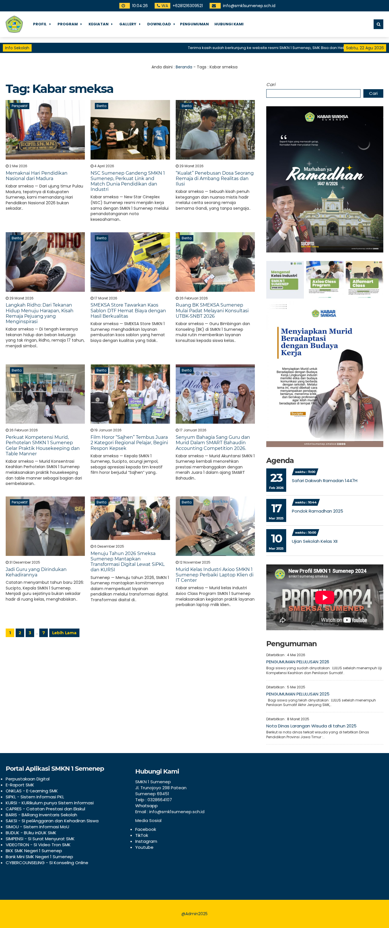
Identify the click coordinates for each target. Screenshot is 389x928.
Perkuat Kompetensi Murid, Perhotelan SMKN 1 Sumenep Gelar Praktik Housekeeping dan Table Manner (43, 445)
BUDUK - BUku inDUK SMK (31, 833)
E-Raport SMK (20, 785)
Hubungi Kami (228, 24)
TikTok (141, 835)
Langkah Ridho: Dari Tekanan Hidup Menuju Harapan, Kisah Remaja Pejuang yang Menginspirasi (39, 313)
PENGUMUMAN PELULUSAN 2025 (297, 694)
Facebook (145, 829)
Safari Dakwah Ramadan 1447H (324, 481)
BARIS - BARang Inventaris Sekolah (41, 815)
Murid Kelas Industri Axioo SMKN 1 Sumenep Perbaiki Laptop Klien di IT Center (214, 575)
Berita (102, 105)
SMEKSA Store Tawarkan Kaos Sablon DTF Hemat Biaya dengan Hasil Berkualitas (128, 310)
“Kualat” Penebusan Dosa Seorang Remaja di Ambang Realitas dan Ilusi (215, 178)
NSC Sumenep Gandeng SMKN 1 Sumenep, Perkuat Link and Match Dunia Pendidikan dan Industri (128, 181)
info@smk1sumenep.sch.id (249, 6)
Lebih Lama (64, 632)
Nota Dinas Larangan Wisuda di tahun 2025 (311, 726)
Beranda (184, 67)
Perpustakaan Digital (28, 779)
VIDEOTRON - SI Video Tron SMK (38, 845)
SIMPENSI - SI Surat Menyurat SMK (40, 839)
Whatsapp (146, 806)
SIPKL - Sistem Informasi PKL (35, 797)
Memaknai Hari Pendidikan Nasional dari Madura (36, 175)
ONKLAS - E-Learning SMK (32, 791)
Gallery (127, 24)
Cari (270, 84)
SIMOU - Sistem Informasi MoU (37, 827)
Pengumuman (194, 24)
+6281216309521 (188, 6)
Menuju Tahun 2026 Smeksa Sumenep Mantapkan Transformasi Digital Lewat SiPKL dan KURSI (128, 562)
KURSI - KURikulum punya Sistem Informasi (50, 803)
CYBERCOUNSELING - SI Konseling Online (47, 863)
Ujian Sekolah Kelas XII (314, 541)
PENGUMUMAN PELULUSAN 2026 (297, 662)
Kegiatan (98, 24)
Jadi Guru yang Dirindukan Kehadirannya (36, 572)
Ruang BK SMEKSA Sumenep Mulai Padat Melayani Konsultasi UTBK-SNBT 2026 (212, 310)
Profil (40, 24)
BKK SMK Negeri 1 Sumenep (34, 851)
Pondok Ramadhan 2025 (317, 511)
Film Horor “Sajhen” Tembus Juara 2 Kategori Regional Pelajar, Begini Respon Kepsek (129, 443)
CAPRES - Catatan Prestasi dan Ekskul (45, 809)
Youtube (144, 847)
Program (68, 24)
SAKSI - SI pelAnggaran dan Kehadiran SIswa (52, 821)
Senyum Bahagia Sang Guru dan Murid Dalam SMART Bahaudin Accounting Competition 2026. (213, 443)
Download (159, 24)
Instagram (146, 841)
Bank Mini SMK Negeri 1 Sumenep (39, 857)
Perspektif (20, 105)
